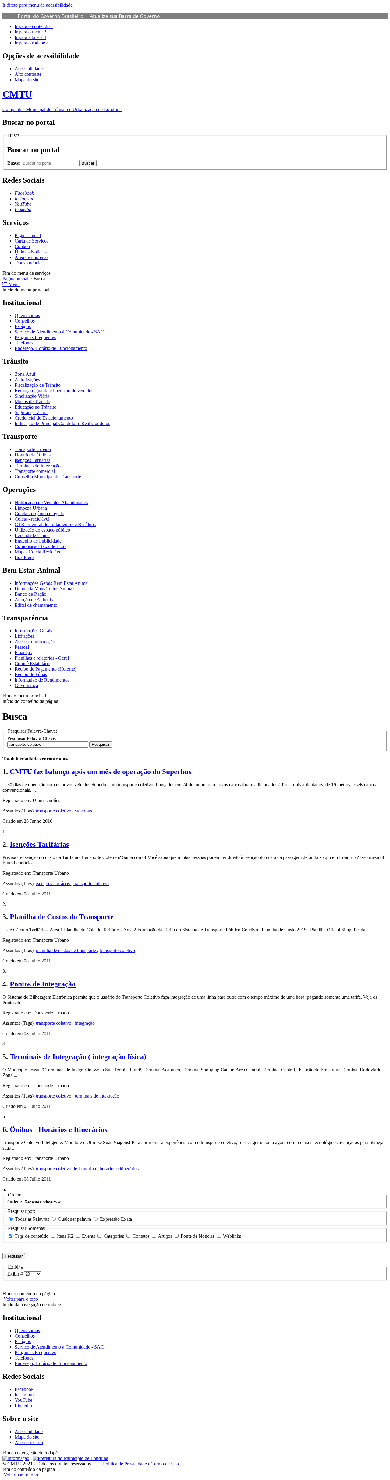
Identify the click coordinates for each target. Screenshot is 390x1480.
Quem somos (27, 315)
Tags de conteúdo (31, 1236)
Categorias (113, 1236)
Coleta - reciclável (32, 519)
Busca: (14, 163)
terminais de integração (97, 1095)
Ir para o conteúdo (34, 26)
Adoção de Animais (34, 599)
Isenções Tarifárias (32, 460)
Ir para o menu (30, 31)
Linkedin (23, 1405)
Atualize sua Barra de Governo (125, 16)
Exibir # (15, 1273)
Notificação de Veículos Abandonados (51, 502)
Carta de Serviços (31, 240)
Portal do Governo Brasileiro (50, 16)
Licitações (24, 636)
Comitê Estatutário (32, 663)
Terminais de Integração (38, 465)
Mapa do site (27, 79)
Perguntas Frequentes (35, 337)
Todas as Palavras (32, 1219)
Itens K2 (65, 1236)
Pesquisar (100, 744)
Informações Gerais (33, 630)
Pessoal (22, 647)
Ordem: (15, 1201)
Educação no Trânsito (35, 407)
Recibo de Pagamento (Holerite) (45, 669)
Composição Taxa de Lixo (40, 546)
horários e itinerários (119, 1168)
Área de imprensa (31, 257)
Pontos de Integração (43, 984)
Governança (26, 685)
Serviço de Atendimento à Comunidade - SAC (59, 331)
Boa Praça (24, 557)
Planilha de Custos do (62, 917)
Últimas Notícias (31, 251)
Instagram (24, 1394)
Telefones (24, 342)
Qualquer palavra (74, 1219)
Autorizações (27, 379)
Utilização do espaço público (42, 529)
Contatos (141, 1236)
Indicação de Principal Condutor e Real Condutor (62, 423)
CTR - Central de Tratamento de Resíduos (55, 524)
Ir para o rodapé (32, 42)
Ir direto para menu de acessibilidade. (38, 5)
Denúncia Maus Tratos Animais (45, 588)
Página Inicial (28, 235)
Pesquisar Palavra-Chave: (31, 738)
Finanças (23, 652)
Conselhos (25, 320)
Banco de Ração (30, 594)
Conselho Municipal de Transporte (48, 476)
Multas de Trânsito (32, 401)
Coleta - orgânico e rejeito (39, 513)
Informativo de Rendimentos (42, 679)
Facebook (24, 1389)
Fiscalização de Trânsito (38, 385)
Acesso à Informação (35, 641)
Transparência (28, 262)
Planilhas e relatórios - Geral (42, 658)
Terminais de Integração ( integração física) (78, 1057)
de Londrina (66, 1168)
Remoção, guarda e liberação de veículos (54, 390)
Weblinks (231, 1236)
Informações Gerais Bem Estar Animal (52, 583)
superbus (83, 810)
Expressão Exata (115, 1219)
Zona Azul (25, 374)
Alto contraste (28, 74)
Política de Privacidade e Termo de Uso (141, 1463)
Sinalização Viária (32, 396)
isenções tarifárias (53, 883)
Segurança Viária (31, 412)
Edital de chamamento (36, 605)
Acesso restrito (29, 1442)
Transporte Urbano (33, 449)
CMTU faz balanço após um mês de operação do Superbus (100, 772)
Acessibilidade (29, 68)
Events (88, 1236)
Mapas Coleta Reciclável (38, 551)
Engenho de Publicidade (38, 540)
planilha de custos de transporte (66, 950)
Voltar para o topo (20, 1299)
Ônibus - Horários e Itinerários (58, 1129)
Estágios (23, 326)
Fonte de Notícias (197, 1236)
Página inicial (15, 278)
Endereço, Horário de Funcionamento (51, 348)
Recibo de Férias (31, 674)
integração (85, 1023)
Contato (22, 246)
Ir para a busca (30, 37)
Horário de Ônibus (33, 454)
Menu (13, 284)
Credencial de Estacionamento (44, 418)
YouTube (23, 1400)
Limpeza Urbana (31, 508)
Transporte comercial (35, 471)
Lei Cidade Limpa (32, 535)
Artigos (165, 1236)
